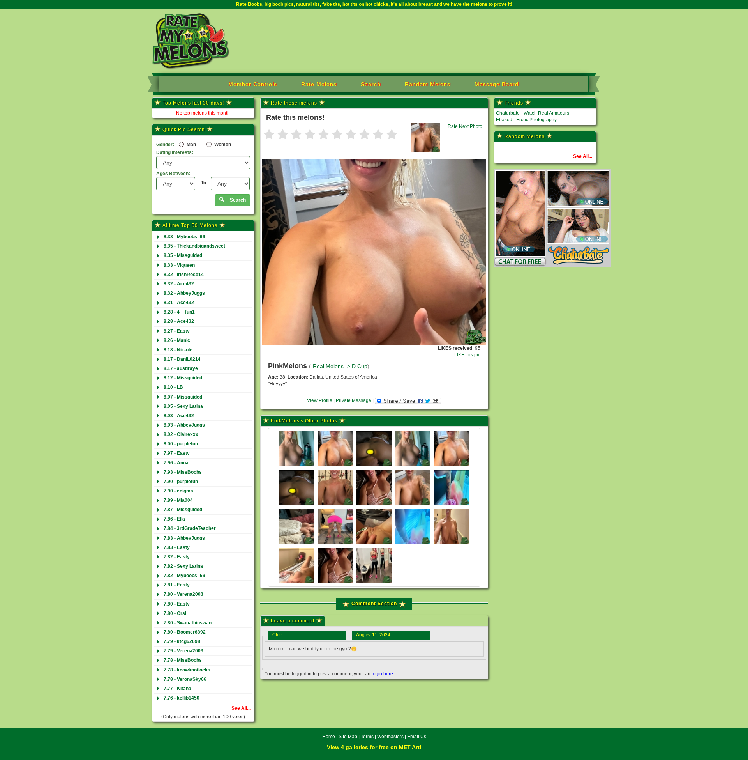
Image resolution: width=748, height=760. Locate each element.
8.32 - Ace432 (179, 284)
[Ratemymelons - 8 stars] (364, 135)
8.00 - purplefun (181, 443)
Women (222, 144)
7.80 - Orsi (175, 613)
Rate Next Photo (465, 126)
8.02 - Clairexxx (181, 434)
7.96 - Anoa (176, 463)
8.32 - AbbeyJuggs (184, 293)
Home (328, 736)
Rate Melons (319, 84)
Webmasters (390, 736)
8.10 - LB (173, 387)
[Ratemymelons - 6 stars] (337, 135)
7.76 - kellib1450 (181, 698)
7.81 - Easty (177, 585)
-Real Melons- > (331, 366)
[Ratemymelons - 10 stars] (392, 135)
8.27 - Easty (177, 331)
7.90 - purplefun (181, 481)
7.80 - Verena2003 (183, 594)
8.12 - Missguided (183, 378)
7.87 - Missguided (183, 509)
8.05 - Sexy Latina (183, 406)
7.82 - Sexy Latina (183, 566)
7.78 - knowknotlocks (187, 670)
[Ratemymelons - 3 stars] (296, 135)
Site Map (348, 736)
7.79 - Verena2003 (183, 651)
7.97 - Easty (177, 453)
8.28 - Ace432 (179, 321)
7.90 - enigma (178, 491)
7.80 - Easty (177, 604)
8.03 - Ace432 (179, 415)
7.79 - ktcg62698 (182, 641)
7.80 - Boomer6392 (185, 632)
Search (371, 84)
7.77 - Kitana (177, 688)
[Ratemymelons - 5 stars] (323, 135)
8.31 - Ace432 (179, 302)
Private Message (353, 400)
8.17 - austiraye (181, 368)
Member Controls (252, 84)
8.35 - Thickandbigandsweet (194, 246)
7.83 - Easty (177, 547)
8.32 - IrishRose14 (184, 274)
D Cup (359, 366)
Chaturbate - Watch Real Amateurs (532, 113)
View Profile (319, 400)
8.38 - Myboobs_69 (184, 236)
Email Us (416, 736)
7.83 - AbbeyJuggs (184, 538)
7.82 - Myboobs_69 (184, 575)
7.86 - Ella (174, 519)
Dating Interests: (174, 152)
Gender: (165, 144)
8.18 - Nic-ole (178, 350)
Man (190, 144)
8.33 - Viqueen (179, 265)
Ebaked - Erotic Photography (526, 119)
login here (382, 674)
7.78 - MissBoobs (183, 660)
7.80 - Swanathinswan (188, 622)
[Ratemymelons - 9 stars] (378, 135)
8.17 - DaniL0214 (182, 359)
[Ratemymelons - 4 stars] (310, 135)
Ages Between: (173, 173)
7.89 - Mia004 (178, 500)
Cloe (277, 635)
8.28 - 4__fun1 (179, 312)
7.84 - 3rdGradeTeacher (190, 528)
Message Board (496, 84)
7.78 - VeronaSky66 (185, 679)
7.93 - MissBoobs (183, 472)
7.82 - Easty (177, 557)
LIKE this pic (467, 355)
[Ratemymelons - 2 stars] (282, 135)
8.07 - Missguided (183, 397)
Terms (367, 736)
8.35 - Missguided (183, 255)
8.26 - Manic (177, 340)
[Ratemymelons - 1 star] (269, 135)
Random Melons (427, 84)
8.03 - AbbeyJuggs (184, 425)
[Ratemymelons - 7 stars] (351, 135)
